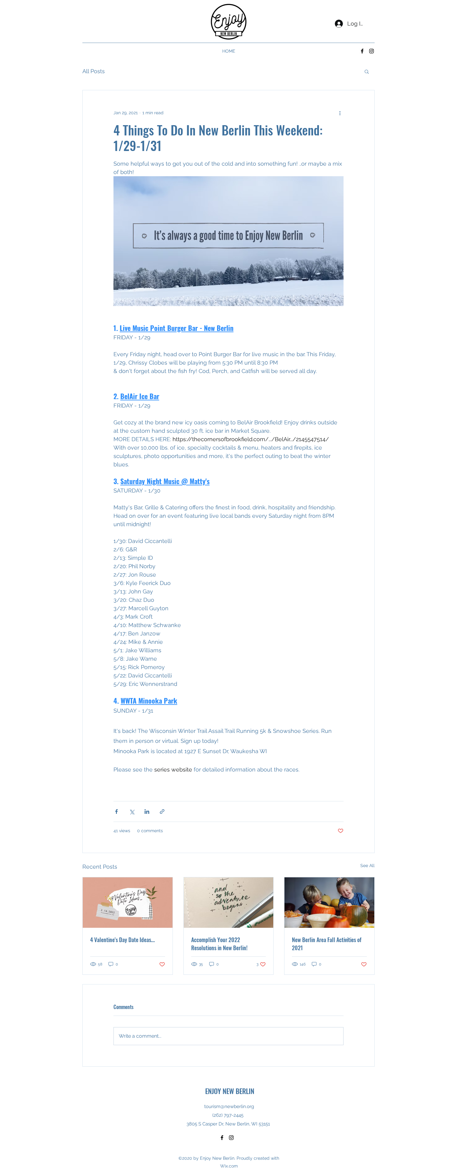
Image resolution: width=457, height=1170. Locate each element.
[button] (367, 71)
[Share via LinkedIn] (147, 811)
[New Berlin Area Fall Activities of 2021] (329, 902)
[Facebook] (362, 51)
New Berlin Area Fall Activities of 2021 (326, 944)
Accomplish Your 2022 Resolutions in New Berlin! (219, 944)
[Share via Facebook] (116, 811)
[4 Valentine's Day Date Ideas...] (128, 902)
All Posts (93, 71)
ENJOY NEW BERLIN (229, 1091)
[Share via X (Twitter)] (132, 811)
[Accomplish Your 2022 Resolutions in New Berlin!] (229, 902)
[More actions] (340, 112)
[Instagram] (371, 51)
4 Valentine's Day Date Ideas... (122, 940)
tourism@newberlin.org (229, 1106)
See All (367, 865)
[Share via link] (162, 811)
